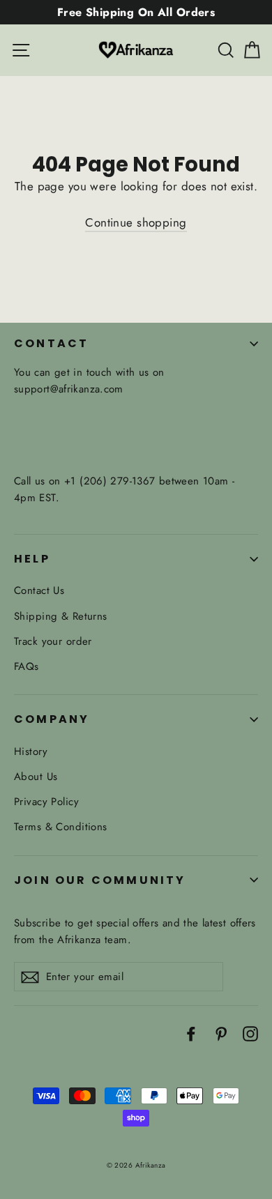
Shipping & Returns (60, 616)
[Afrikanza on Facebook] (191, 1032)
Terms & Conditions (60, 826)
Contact (51, 343)
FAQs (26, 666)
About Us (35, 776)
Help (32, 559)
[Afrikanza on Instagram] (250, 1032)
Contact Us (39, 590)
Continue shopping (135, 222)
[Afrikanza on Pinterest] (221, 1032)
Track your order (53, 641)
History (30, 751)
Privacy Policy (46, 801)
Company (51, 719)
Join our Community (100, 880)
